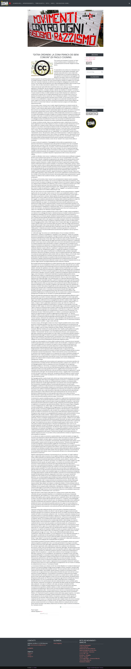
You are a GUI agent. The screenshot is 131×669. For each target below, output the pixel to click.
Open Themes (100, 667)
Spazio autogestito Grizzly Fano (87, 650)
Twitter (29, 655)
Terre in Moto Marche (85, 660)
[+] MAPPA (30, 648)
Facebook (30, 653)
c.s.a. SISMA (34, 667)
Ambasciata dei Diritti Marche (87, 648)
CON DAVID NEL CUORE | (62, 3)
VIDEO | (53, 3)
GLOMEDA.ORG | (17, 3)
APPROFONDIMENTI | (28, 3)
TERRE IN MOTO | (40, 3)
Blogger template (91, 667)
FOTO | (48, 3)
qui (41, 611)
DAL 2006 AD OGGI (91, 57)
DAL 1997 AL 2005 (90, 59)
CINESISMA (89, 61)
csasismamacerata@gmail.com (38, 645)
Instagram (30, 656)
